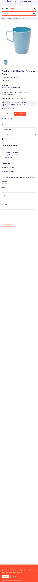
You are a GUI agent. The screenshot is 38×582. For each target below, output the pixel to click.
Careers (23, 4)
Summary (5, 204)
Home (6, 4)
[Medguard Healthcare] (10, 8)
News (18, 4)
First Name (5, 187)
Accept (6, 576)
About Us (12, 4)
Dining (22, 18)
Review (4, 213)
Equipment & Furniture (13, 18)
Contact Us (31, 4)
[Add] (11, 114)
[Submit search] (34, 13)
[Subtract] (4, 114)
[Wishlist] (32, 8)
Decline (14, 576)
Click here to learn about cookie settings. (12, 579)
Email (3, 196)
